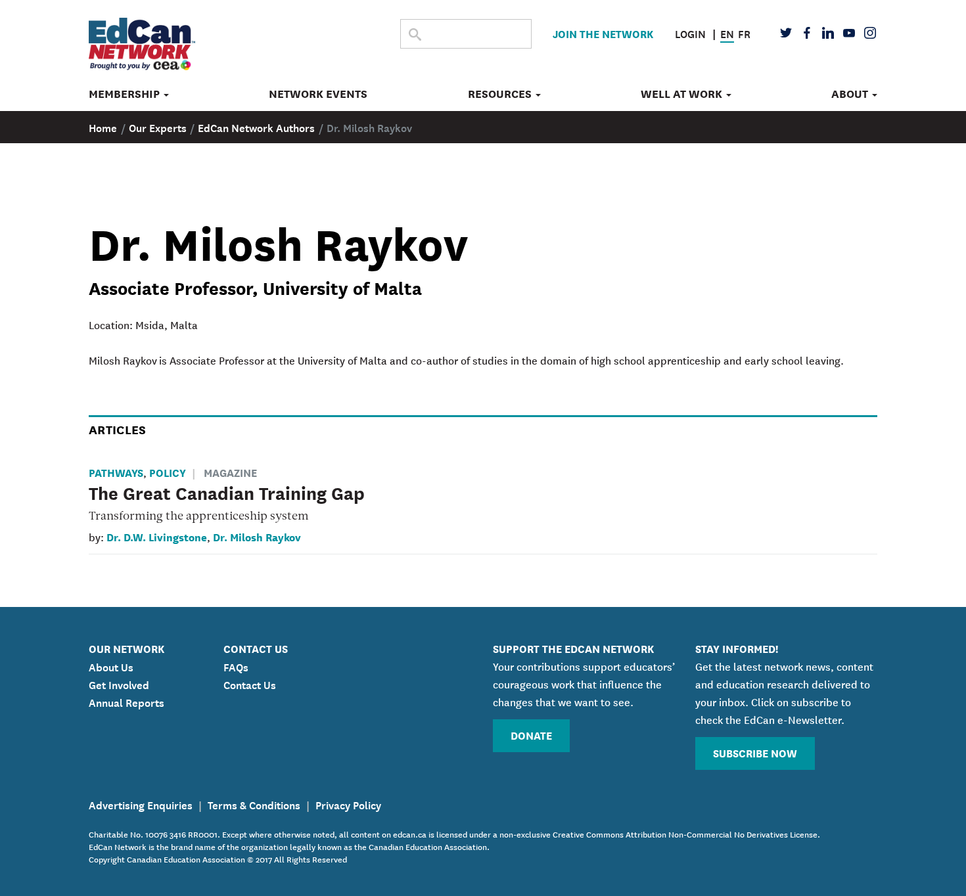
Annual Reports (126, 701)
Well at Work (683, 94)
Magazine (230, 472)
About (851, 94)
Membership (125, 94)
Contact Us (249, 683)
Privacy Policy (348, 804)
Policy (167, 472)
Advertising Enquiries (141, 804)
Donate (531, 735)
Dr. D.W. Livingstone (156, 536)
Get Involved (119, 683)
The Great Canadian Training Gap (227, 492)
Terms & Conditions (254, 804)
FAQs (235, 666)
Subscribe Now (755, 752)
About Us (111, 666)
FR (744, 32)
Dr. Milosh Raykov (257, 536)
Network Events (318, 94)
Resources (501, 94)
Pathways (116, 472)
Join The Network (603, 33)
